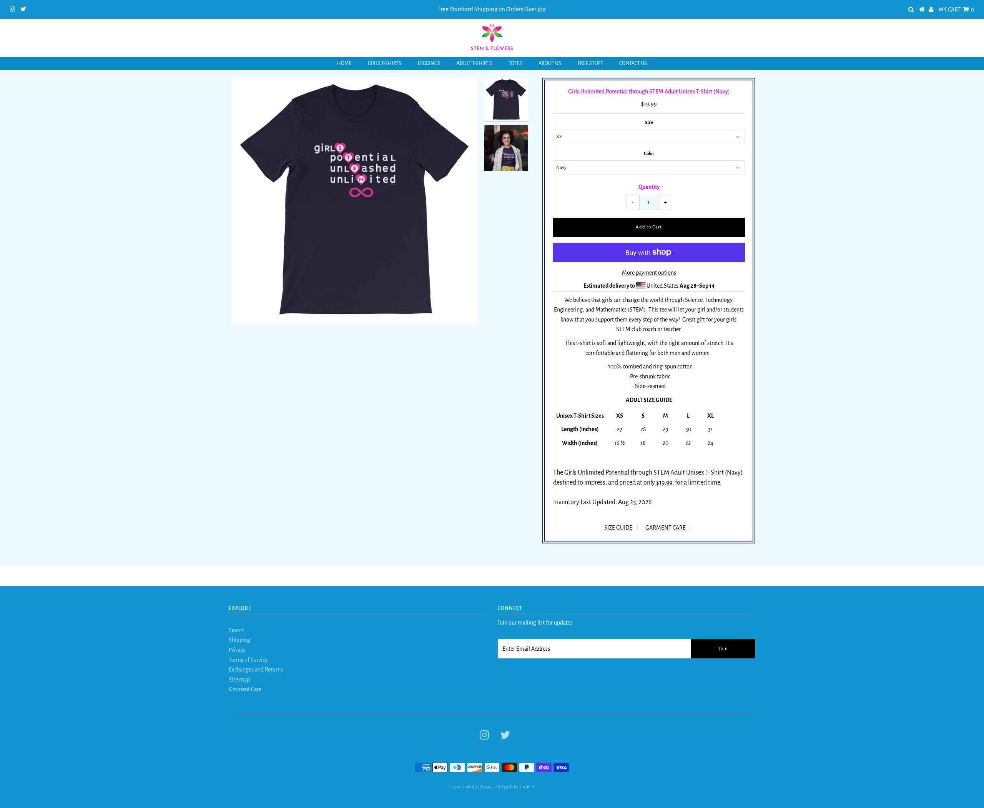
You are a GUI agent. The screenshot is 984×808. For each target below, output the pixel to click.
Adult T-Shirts (474, 63)
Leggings (429, 63)
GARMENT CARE (665, 528)
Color (649, 153)
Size (649, 122)
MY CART (956, 10)
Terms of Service (248, 660)
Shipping (239, 640)
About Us (550, 63)
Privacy (237, 650)
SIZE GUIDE (618, 528)
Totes (515, 63)
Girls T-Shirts (384, 63)
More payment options (649, 273)
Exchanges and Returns (256, 669)
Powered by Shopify (515, 787)
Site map (239, 679)
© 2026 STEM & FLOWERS (470, 787)
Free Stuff (590, 63)
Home (344, 63)
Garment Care (245, 689)
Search (236, 630)
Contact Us (633, 63)
